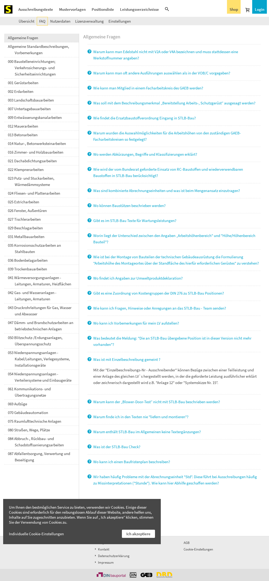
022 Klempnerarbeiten (26, 169)
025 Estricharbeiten (23, 201)
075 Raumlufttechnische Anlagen (34, 421)
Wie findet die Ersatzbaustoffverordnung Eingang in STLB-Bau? (144, 117)
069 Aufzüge (17, 403)
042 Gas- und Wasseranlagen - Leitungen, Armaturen (32, 295)
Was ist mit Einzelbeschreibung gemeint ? (126, 359)
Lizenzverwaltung (89, 21)
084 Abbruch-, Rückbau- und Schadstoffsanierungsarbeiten (36, 441)
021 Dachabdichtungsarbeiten (32, 160)
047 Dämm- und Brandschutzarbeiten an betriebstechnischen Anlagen (40, 325)
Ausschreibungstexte (35, 9)
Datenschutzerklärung (113, 556)
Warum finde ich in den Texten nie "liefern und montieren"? (140, 416)
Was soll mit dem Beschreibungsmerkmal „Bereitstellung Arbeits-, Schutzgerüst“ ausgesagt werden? (173, 102)
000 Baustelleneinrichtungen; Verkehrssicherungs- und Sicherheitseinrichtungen (32, 68)
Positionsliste (103, 9)
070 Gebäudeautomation (28, 412)
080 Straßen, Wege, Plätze (29, 429)
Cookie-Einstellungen (198, 549)
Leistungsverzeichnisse (139, 9)
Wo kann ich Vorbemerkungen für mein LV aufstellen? (135, 323)
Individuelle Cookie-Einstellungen (36, 533)
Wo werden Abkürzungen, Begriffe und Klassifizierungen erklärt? (144, 154)
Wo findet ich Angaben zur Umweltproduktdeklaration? (137, 278)
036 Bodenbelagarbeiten (28, 260)
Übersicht (26, 21)
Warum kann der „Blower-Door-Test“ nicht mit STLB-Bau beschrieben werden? (156, 401)
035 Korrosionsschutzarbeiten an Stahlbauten (34, 248)
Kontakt (103, 549)
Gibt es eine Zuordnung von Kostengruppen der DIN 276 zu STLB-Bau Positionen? (158, 293)
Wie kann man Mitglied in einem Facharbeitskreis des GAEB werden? (147, 87)
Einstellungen (119, 21)
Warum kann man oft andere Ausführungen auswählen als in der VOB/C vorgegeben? (161, 72)
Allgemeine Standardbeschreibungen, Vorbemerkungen (38, 49)
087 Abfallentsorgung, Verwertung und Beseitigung (39, 456)
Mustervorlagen (72, 9)
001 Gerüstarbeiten (23, 82)
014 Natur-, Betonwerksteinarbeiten (37, 143)
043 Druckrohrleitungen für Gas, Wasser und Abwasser (39, 310)
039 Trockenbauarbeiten (27, 268)
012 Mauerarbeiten (23, 126)
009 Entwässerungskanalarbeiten (35, 117)
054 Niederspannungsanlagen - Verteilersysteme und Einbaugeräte (39, 377)
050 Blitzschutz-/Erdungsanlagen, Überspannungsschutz (35, 340)
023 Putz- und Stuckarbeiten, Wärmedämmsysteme (31, 181)
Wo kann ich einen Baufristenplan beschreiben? (131, 461)
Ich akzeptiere (138, 533)
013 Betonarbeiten (23, 134)
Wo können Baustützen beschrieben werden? (128, 205)
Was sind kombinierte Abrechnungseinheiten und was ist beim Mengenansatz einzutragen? (166, 190)
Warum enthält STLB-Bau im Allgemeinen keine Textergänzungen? (146, 431)
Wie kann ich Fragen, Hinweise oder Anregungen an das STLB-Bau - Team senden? (159, 308)
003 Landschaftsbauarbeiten (31, 100)
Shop (234, 9)
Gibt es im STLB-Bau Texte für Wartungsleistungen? (134, 220)
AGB (187, 542)
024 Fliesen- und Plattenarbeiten (34, 193)
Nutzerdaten (60, 21)
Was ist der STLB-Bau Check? (116, 446)
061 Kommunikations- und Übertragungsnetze (29, 392)
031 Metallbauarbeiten (26, 236)
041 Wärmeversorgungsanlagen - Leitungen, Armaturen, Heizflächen (39, 280)
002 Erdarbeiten (20, 91)
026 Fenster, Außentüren (27, 210)
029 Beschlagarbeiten (25, 227)
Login (259, 9)
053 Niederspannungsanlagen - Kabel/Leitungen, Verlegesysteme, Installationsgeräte (39, 359)
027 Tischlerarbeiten (24, 219)
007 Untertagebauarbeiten (29, 108)
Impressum (105, 562)
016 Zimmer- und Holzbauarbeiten (35, 152)
